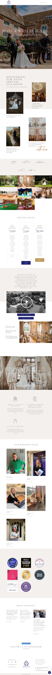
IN (9, 479)
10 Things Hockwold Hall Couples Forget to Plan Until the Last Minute (40, 622)
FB (7, 479)
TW (11, 479)
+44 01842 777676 (12, 666)
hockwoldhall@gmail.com (12, 664)
